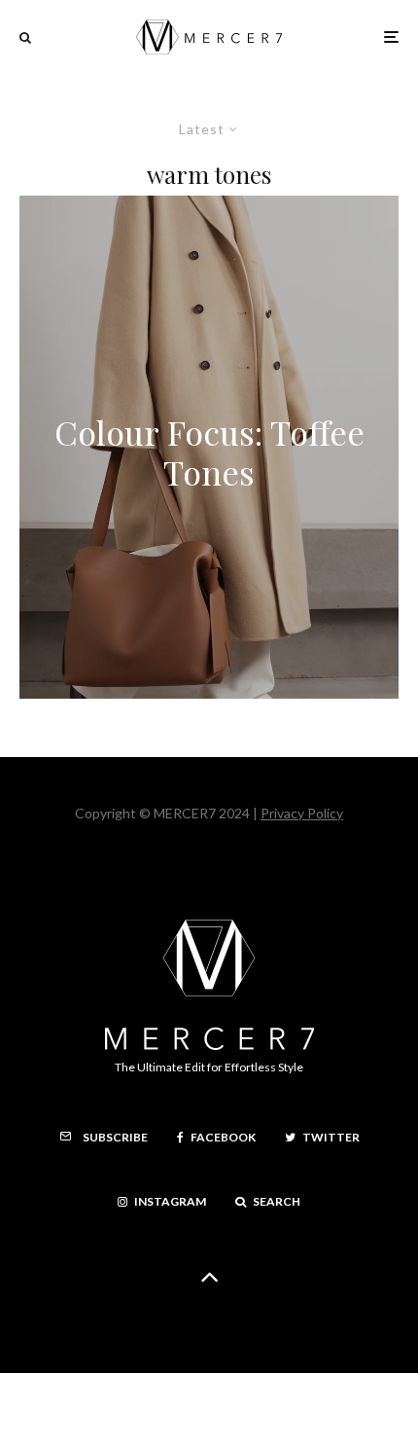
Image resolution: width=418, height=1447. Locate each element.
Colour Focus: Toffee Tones (209, 452)
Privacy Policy (302, 813)
